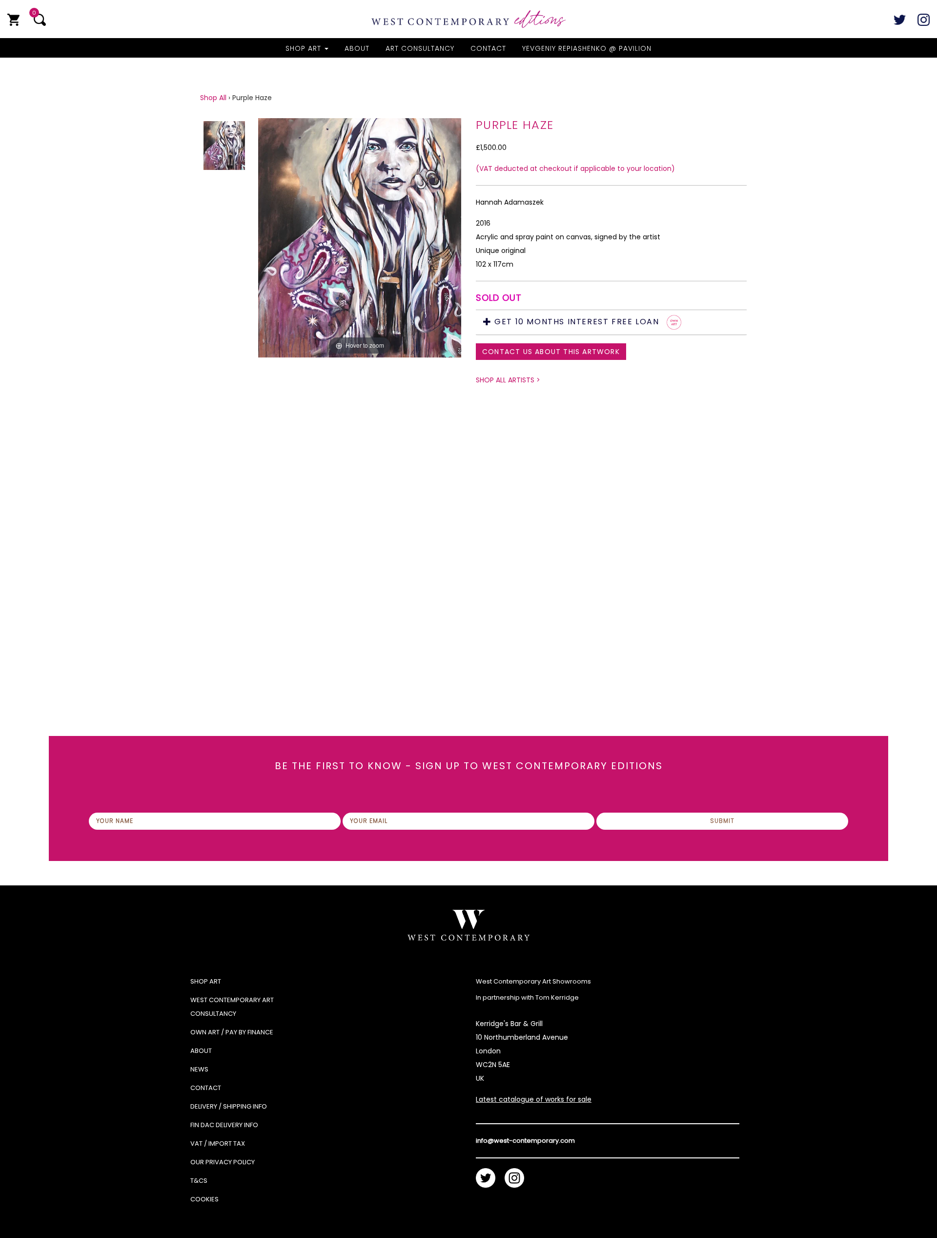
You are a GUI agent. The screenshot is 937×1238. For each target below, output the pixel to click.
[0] (13, 20)
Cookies (204, 1199)
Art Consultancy (420, 48)
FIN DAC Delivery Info (224, 1125)
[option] (359, 382)
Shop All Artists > (508, 380)
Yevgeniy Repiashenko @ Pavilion (587, 48)
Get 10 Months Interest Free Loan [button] (577, 322)
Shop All (213, 98)
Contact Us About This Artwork (551, 352)
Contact (488, 48)
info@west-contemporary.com (525, 1140)
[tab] (611, 322)
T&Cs (198, 1180)
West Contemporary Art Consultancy (232, 1006)
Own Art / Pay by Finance (231, 1032)
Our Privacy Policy (222, 1162)
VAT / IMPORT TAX (217, 1143)
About (357, 48)
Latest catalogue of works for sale (533, 1099)
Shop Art (304, 48)
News (199, 1069)
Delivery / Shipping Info (228, 1106)
